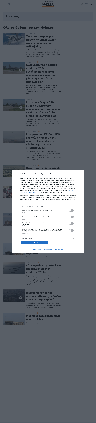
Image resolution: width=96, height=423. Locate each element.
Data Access (48, 249)
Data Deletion (37, 249)
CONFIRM (34, 242)
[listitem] (48, 206)
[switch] (71, 210)
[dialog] (48, 211)
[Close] (80, 174)
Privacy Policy (59, 249)
